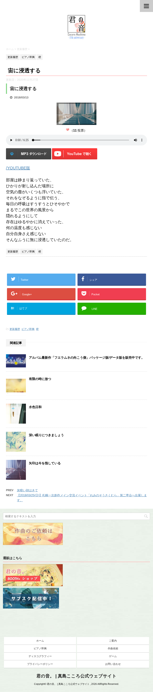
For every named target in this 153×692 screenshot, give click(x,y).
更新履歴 (15, 329)
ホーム (40, 640)
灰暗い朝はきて (27, 490)
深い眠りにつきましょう (46, 435)
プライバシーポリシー (40, 664)
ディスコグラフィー (40, 656)
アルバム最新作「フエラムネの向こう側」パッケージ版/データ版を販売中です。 (86, 357)
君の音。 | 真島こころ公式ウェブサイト (76, 675)
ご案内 (113, 640)
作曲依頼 (113, 648)
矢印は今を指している (45, 463)
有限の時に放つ (40, 379)
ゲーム (113, 656)
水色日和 (35, 407)
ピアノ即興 (28, 329)
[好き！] (67, 129)
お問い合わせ (113, 664)
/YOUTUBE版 (18, 168)
